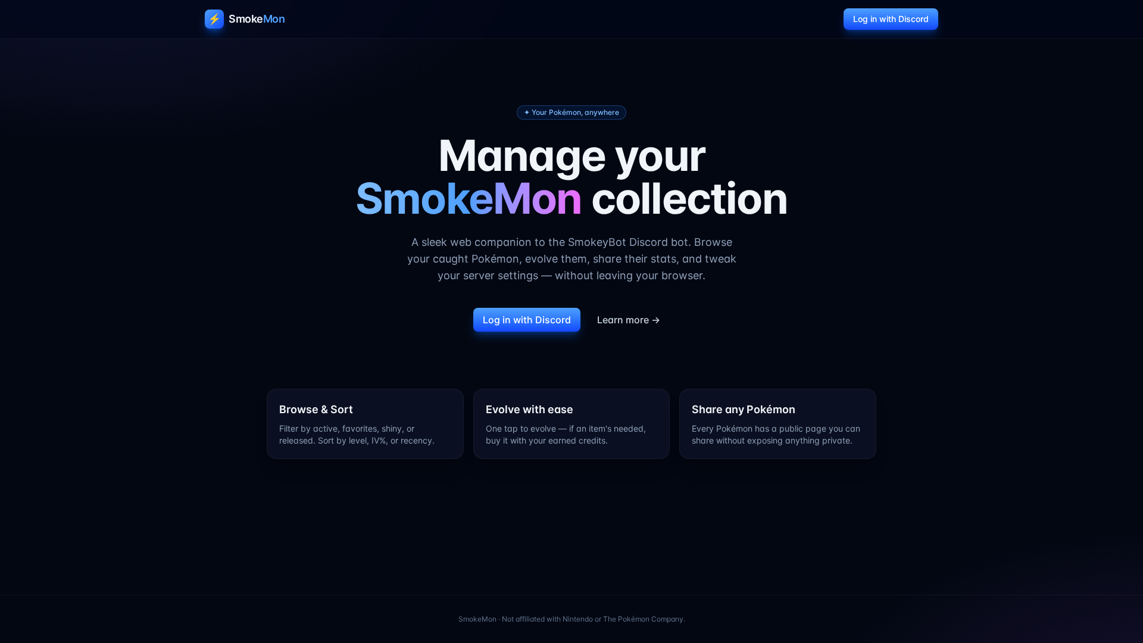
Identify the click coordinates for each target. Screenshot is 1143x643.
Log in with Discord (891, 19)
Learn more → (628, 320)
